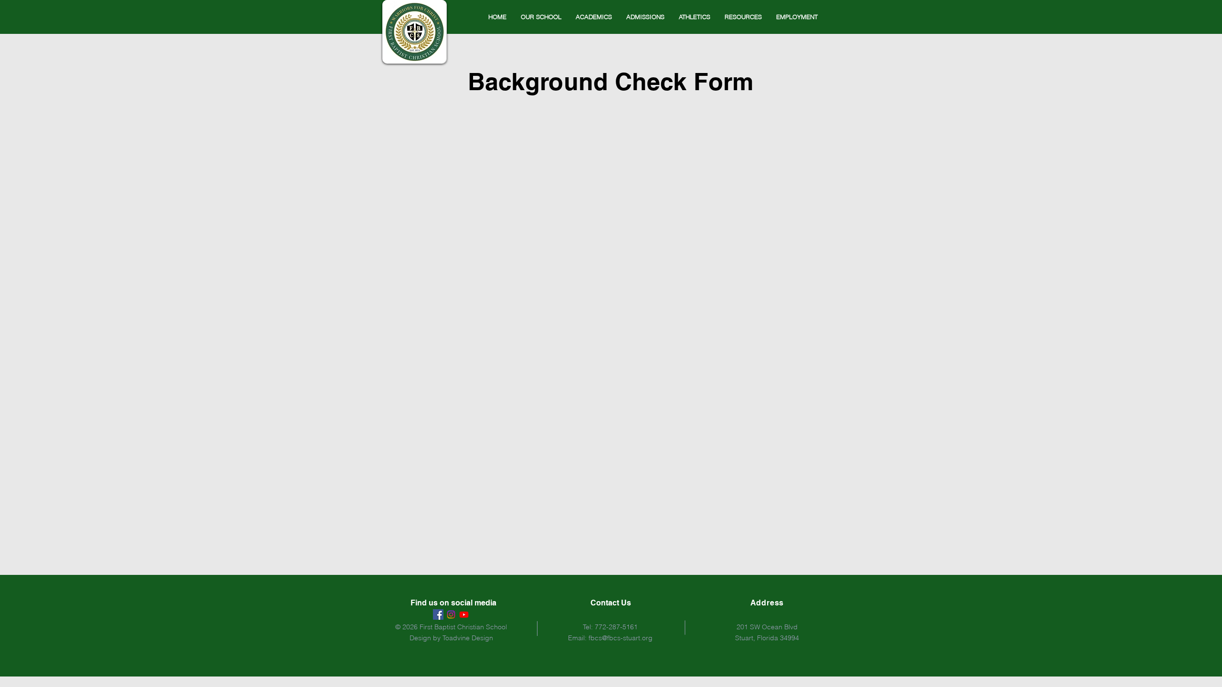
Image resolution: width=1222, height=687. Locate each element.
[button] (541, 17)
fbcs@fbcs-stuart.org (621, 638)
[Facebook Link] (438, 614)
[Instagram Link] (451, 614)
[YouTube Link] (464, 614)
